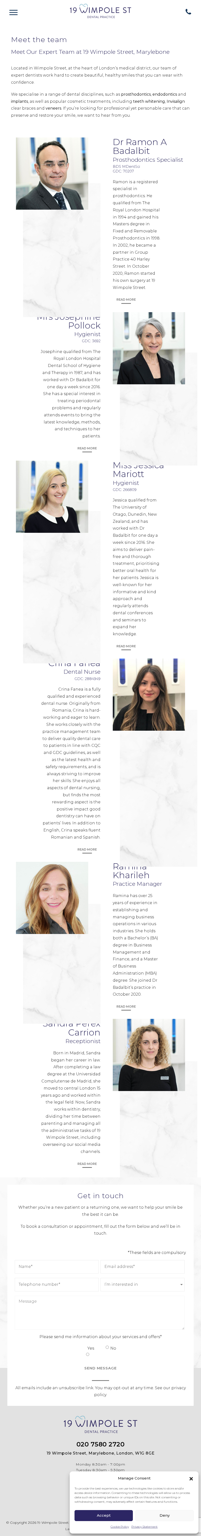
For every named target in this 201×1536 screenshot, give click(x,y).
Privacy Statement (144, 1526)
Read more (126, 299)
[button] (191, 1478)
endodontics (164, 94)
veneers (53, 108)
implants (19, 101)
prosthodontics (136, 94)
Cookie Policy (120, 1526)
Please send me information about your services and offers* (100, 1336)
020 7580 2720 (100, 1444)
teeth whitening (149, 101)
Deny (165, 1515)
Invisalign (176, 101)
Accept (104, 1515)
